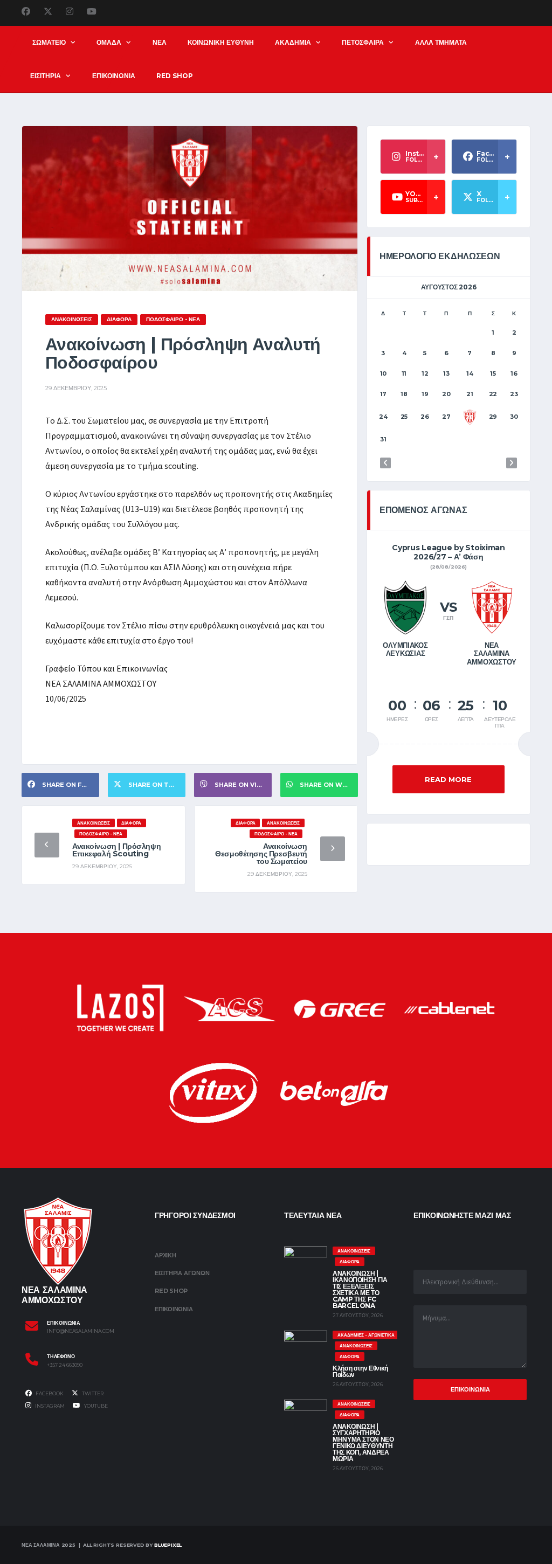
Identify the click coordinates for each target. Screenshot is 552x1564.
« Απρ (385, 463)
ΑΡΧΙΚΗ (165, 1255)
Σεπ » (511, 463)
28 (469, 417)
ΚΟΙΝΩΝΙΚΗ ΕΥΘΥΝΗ (221, 42)
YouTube (95, 1406)
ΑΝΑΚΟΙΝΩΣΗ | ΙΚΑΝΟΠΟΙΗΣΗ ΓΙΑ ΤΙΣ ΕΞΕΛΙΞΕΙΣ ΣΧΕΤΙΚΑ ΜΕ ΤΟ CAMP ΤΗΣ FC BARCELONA (360, 1289)
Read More (448, 779)
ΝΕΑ (160, 42)
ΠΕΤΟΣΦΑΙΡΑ (363, 42)
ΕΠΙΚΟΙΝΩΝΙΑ (113, 76)
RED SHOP (174, 76)
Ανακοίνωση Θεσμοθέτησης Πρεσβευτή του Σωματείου (261, 853)
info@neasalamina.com (80, 1331)
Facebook (49, 1393)
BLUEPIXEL (168, 1545)
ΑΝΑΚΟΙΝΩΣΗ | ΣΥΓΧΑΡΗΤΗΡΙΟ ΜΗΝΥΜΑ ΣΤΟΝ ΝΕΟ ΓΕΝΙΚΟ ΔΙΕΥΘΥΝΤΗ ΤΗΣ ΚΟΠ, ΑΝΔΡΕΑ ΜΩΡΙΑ (363, 1442)
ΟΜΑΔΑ (108, 42)
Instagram (49, 1406)
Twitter (92, 1393)
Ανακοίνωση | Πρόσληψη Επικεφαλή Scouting (116, 850)
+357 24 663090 (64, 1365)
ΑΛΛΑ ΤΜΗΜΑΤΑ (441, 42)
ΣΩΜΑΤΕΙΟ (49, 42)
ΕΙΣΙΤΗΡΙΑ (45, 76)
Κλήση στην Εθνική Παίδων (360, 1371)
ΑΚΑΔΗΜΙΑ (293, 42)
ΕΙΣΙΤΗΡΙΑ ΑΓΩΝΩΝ (182, 1273)
